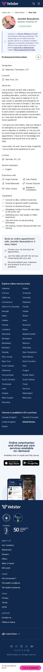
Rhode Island (28, 375)
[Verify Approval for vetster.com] (18, 517)
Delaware (26, 302)
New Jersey (7, 357)
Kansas (5, 325)
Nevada (5, 352)
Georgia (5, 311)
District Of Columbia (10, 306)
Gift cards (6, 568)
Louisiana (6, 329)
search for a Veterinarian (23, 48)
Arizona (5, 293)
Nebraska (26, 347)
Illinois (25, 316)
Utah (4, 388)
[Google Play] (30, 463)
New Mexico (27, 357)
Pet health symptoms (11, 587)
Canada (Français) (30, 417)
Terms (4, 602)
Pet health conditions (11, 583)
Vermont (26, 388)
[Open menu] (38, 3)
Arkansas (26, 293)
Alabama (6, 288)
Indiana (5, 320)
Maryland (6, 334)
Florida (25, 306)
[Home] (10, 3)
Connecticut (7, 302)
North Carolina (28, 361)
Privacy (5, 598)
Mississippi (6, 343)
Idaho (4, 316)
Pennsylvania (7, 375)
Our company (8, 545)
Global (4, 426)
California (6, 297)
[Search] (33, 3)
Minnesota (27, 338)
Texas (25, 384)
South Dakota (28, 379)
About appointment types (24, 50)
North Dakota (8, 366)
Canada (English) (9, 417)
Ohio (24, 366)
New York (6, 361)
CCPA (4, 607)
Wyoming (6, 402)
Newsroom (6, 550)
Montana (6, 347)
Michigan (6, 338)
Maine (25, 329)
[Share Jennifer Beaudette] (38, 57)
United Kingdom (9, 422)
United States (28, 422)
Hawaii (25, 311)
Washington (27, 393)
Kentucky (26, 325)
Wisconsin (26, 398)
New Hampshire (29, 352)
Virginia (5, 393)
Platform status (8, 622)
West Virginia (7, 398)
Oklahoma (6, 370)
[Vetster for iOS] (12, 463)
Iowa (24, 320)
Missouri (26, 343)
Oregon (25, 370)
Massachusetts (28, 334)
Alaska (25, 288)
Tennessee (6, 384)
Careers (5, 554)
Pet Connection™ (9, 578)
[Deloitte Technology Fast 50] (21, 529)
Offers (4, 559)
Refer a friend (8, 563)
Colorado (26, 297)
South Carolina (8, 379)
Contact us (6, 617)
